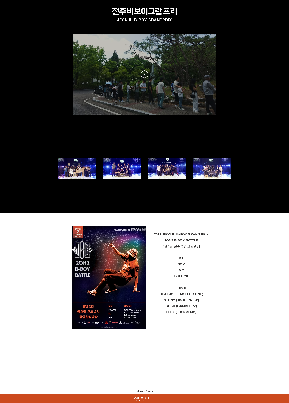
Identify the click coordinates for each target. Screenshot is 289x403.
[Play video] (144, 74)
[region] (58, 21)
